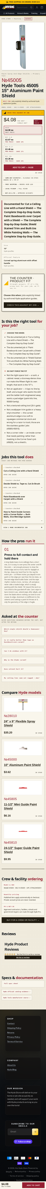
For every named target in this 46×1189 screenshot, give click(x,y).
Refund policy (20, 1171)
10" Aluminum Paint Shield (22, 765)
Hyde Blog (12, 1069)
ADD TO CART (33, 1185)
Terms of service (17, 1176)
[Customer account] (37, 7)
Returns (10, 1032)
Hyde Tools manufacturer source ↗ (16, 998)
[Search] (31, 7)
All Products (10, 13)
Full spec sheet (11, 983)
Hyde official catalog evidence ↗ (16, 991)
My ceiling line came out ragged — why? (21, 678)
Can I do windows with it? (15, 651)
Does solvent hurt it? (14, 669)
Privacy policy (34, 1171)
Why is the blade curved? (15, 660)
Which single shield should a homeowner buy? (21, 630)
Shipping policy (32, 1176)
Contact (11, 1023)
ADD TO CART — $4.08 (23, 167)
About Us (11, 1065)
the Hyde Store (21, 1168)
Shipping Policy (14, 1028)
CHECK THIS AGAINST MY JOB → (23, 305)
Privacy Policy (13, 1037)
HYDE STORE (6, 19)
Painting (34, 13)
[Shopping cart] (42, 7)
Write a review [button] (23, 957)
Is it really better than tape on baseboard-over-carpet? (19, 641)
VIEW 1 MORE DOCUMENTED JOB (16, 527)
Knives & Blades (23, 13)
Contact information (24, 1180)
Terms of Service (15, 1041)
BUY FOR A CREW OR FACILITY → (23, 920)
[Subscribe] (35, 1131)
